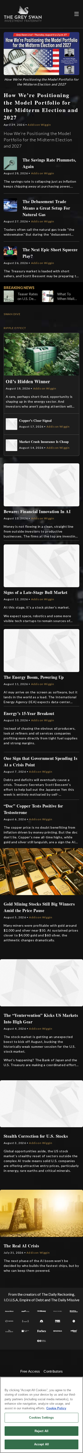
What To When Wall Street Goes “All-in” (49, 296)
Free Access (30, 1371)
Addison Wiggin (39, 124)
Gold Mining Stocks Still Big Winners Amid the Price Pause (39, 907)
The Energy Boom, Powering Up (34, 677)
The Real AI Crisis (21, 1246)
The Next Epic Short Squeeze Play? (50, 253)
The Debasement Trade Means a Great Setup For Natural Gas (46, 207)
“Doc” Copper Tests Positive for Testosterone (33, 809)
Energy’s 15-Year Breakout (29, 713)
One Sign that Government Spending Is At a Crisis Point (40, 761)
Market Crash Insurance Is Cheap (44, 441)
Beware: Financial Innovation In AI (37, 511)
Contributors (53, 1371)
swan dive (12, 314)
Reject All (41, 1431)
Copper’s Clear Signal (35, 420)
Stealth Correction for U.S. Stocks (36, 1136)
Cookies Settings (41, 1417)
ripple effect (15, 328)
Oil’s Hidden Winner (28, 381)
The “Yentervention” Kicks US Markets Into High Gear (41, 1018)
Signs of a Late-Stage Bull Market (36, 592)
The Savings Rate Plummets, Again (49, 163)
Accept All (41, 1444)
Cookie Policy (56, 1408)
